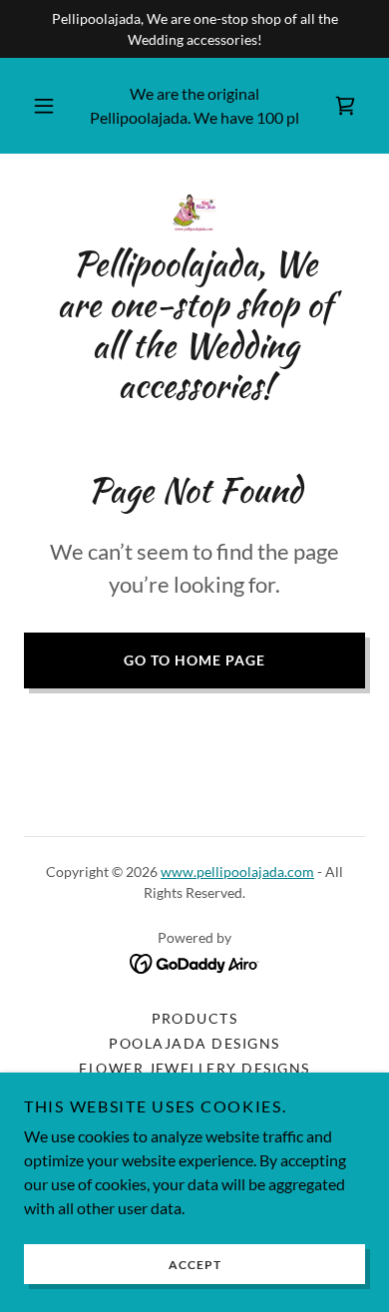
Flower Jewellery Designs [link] (194, 1068)
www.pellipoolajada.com (237, 871)
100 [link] (269, 117)
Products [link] (195, 1018)
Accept (195, 1264)
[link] (345, 106)
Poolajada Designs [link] (194, 1043)
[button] (44, 106)
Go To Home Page (194, 660)
